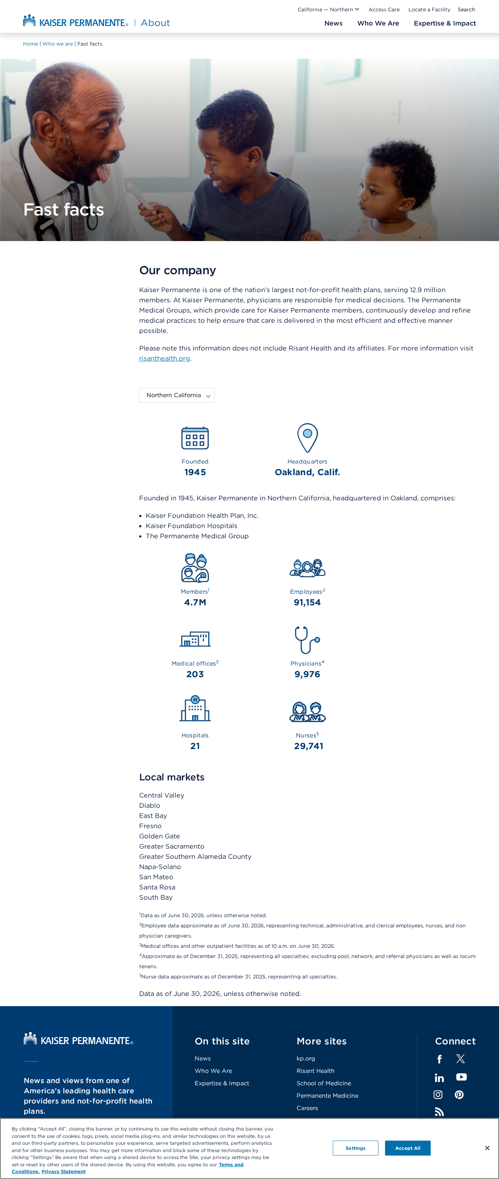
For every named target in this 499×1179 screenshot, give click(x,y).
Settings (356, 1148)
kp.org (306, 1058)
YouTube (461, 1077)
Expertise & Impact (222, 1083)
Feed (439, 1112)
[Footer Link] (460, 1061)
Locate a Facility (429, 9)
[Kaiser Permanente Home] (78, 1042)
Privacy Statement (63, 1171)
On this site (222, 1041)
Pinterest (459, 1094)
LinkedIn (439, 1078)
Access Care (384, 9)
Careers (307, 1108)
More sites (322, 1041)
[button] (329, 9)
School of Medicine (324, 1083)
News (203, 1058)
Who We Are (213, 1070)
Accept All (407, 1148)
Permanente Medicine (327, 1095)
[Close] (487, 1148)
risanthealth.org (164, 358)
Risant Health (316, 1070)
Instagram (438, 1094)
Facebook (439, 1059)
